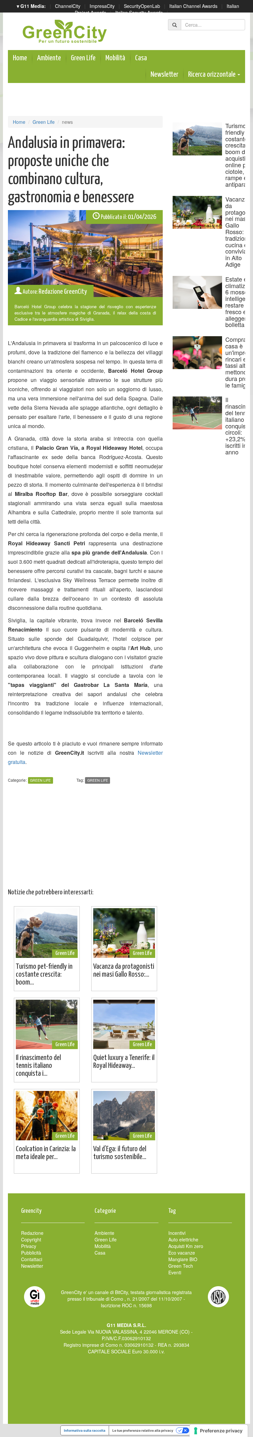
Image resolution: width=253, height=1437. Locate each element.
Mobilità (115, 58)
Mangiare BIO (182, 1259)
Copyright (31, 1239)
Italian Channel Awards (193, 6)
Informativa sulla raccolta (84, 1430)
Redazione (32, 1233)
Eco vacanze (181, 1252)
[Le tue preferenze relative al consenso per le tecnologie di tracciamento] (218, 1430)
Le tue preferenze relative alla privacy (142, 1430)
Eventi (174, 1272)
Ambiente (49, 58)
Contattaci (31, 1259)
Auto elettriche (183, 1239)
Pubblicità (31, 1252)
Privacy (28, 1246)
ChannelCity (67, 6)
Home (20, 58)
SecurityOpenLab (142, 6)
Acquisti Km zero (185, 1246)
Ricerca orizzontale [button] (212, 74)
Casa (141, 58)
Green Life (83, 58)
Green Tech (180, 1265)
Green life (97, 780)
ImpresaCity (102, 6)
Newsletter (164, 74)
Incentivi (176, 1233)
